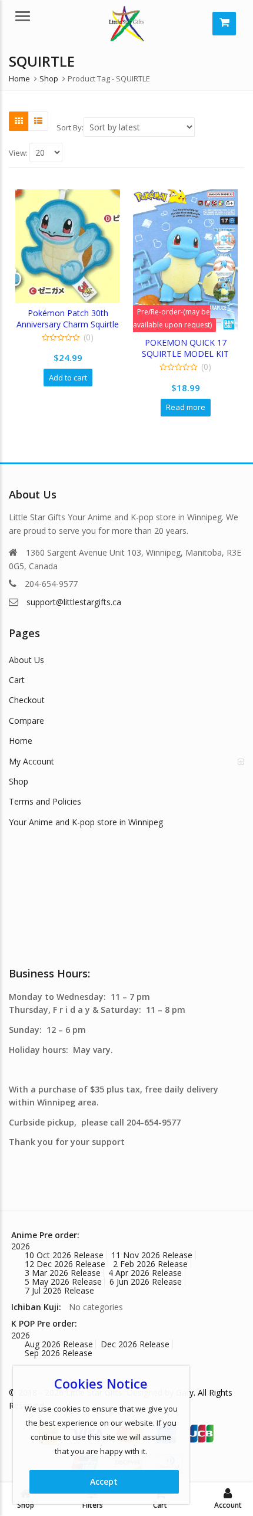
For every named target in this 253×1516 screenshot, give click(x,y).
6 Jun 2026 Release (145, 1281)
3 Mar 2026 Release (63, 1272)
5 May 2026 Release (63, 1281)
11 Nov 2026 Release (151, 1255)
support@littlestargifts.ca (73, 602)
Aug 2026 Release (59, 1344)
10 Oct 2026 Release (64, 1255)
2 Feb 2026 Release (150, 1263)
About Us (26, 659)
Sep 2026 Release (58, 1353)
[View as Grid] (19, 120)
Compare (26, 720)
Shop (18, 781)
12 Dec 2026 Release (65, 1263)
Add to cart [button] (68, 377)
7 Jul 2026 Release (59, 1290)
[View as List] (38, 120)
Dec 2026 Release (135, 1344)
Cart (17, 679)
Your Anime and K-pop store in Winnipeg (86, 822)
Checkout (27, 700)
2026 (20, 1246)
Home (20, 740)
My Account (31, 761)
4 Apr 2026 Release (145, 1272)
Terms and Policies (45, 801)
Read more (185, 407)
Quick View (73, 313)
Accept (104, 1481)
